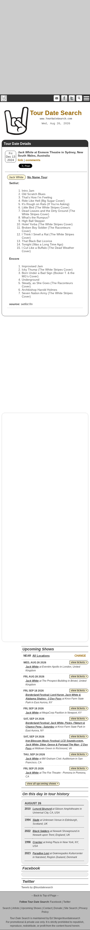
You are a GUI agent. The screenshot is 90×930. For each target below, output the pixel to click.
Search (7, 908)
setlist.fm (27, 304)
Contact (47, 908)
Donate (58, 908)
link (20, 160)
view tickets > (79, 662)
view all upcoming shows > (42, 783)
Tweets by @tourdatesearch (37, 887)
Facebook (55, 901)
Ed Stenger (56, 918)
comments (33, 160)
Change (80, 655)
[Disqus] (45, 469)
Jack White (16, 177)
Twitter (67, 901)
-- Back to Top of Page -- (45, 895)
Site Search (70, 908)
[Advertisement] (45, 47)
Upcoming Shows (31, 908)
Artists (15, 908)
